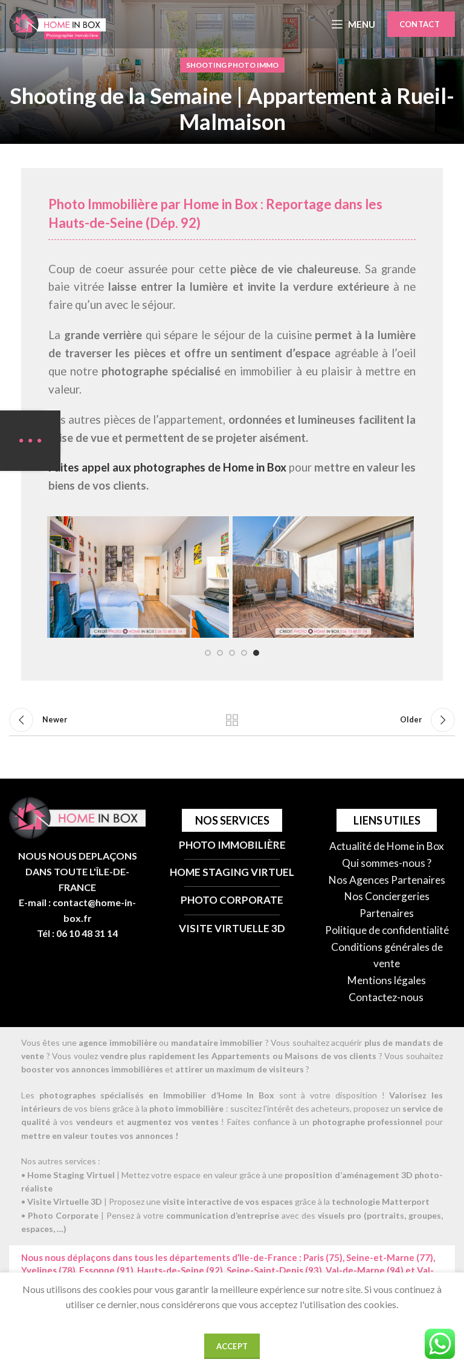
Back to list (232, 720)
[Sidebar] (30, 440)
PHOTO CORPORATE (232, 899)
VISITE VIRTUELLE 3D (232, 928)
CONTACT (419, 24)
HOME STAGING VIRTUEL (232, 872)
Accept (232, 1346)
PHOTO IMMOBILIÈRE (232, 844)
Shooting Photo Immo (232, 65)
